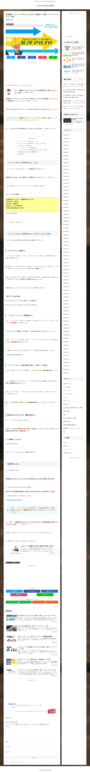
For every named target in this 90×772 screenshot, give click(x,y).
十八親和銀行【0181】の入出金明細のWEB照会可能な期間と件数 (73, 96)
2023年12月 (66, 169)
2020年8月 (66, 300)
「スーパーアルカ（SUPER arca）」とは (27, 141)
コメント (8, 726)
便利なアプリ (66, 404)
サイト (7, 752)
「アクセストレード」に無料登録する (28, 147)
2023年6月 (66, 190)
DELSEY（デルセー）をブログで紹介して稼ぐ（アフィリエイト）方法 (73, 107)
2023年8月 (66, 183)
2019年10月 (66, 335)
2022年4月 (66, 238)
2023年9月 (66, 180)
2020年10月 (66, 293)
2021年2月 (66, 280)
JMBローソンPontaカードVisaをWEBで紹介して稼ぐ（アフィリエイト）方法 (73, 85)
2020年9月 (66, 297)
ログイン (65, 442)
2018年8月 (66, 369)
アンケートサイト (68, 394)
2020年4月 (66, 314)
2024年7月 (66, 149)
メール (8, 747)
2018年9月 (66, 366)
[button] (84, 36)
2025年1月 (66, 135)
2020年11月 (66, 290)
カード (65, 397)
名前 (7, 742)
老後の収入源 (66, 421)
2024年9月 (66, 142)
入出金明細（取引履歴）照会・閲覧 (72, 407)
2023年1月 (66, 207)
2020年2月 (66, 321)
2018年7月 (66, 373)
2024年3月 (66, 159)
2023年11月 (66, 173)
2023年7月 (66, 186)
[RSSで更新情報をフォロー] (45, 602)
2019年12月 (66, 328)
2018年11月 (66, 362)
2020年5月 (66, 310)
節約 (64, 414)
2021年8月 (66, 259)
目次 (30, 138)
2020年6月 (66, 307)
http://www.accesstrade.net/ (14, 354)
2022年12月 (66, 211)
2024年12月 (66, 138)
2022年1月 (66, 248)
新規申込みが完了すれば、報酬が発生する (29, 151)
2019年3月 (66, 352)
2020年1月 (66, 324)
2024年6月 (66, 152)
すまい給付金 (66, 387)
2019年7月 (66, 345)
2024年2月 (66, 162)
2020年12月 (66, 286)
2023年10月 (66, 176)
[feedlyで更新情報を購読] (19, 602)
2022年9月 (66, 221)
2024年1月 (66, 166)
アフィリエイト (10, 562)
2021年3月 (66, 276)
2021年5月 (66, 269)
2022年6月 (66, 231)
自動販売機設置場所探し (69, 425)
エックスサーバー (12, 305)
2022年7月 (66, 228)
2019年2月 (66, 355)
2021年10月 (66, 255)
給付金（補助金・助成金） (70, 418)
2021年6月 (66, 266)
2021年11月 (66, 252)
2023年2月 (66, 204)
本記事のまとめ (21, 154)
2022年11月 (66, 214)
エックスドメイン (12, 300)
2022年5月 (66, 235)
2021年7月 (66, 262)
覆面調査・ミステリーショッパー (72, 428)
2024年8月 (66, 145)
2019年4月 (66, 348)
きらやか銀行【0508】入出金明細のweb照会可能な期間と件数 (74, 90)
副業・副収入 (17, 562)
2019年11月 (66, 331)
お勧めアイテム (67, 383)
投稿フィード (66, 446)
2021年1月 (66, 283)
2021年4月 (66, 273)
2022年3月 (66, 242)
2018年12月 (66, 359)
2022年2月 (66, 245)
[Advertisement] (32, 73)
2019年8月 (66, 342)
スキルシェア (66, 400)
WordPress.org (67, 453)
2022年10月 (66, 217)
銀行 (64, 431)
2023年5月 (66, 193)
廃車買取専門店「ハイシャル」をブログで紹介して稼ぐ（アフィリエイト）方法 (74, 102)
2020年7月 (66, 304)
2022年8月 (66, 224)
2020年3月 (66, 317)
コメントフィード (68, 449)
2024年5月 (66, 155)
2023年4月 (66, 197)
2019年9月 (66, 338)
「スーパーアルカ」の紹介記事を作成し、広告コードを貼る (33, 149)
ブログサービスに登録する (25, 145)
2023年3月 (66, 200)
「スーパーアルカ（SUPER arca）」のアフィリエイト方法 (32, 143)
